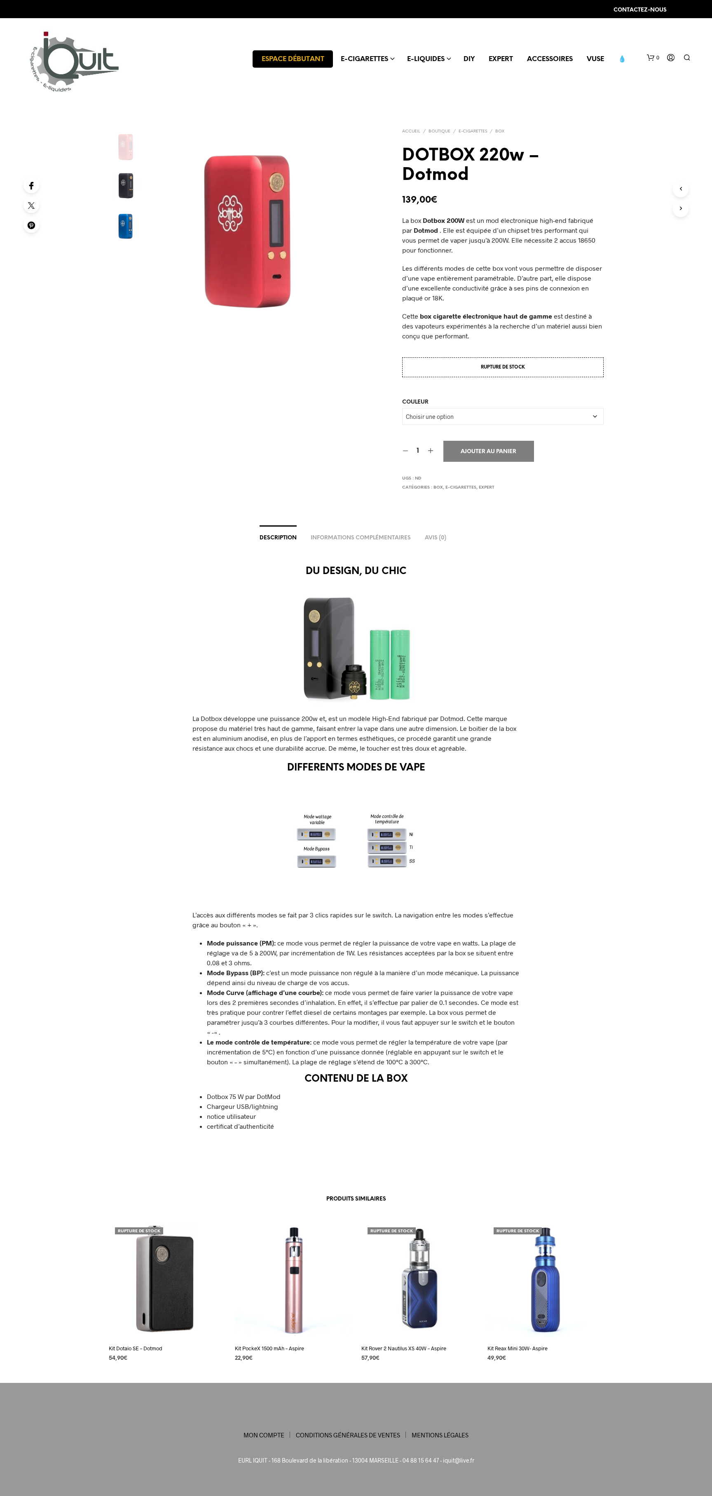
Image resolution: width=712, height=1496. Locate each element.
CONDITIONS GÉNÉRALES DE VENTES (348, 1435)
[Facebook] (31, 185)
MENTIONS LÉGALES (440, 1435)
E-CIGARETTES (364, 59)
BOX (499, 131)
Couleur (415, 402)
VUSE (595, 59)
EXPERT (501, 59)
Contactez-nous (640, 10)
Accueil (411, 131)
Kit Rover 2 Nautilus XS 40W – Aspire (403, 1348)
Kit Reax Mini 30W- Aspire (517, 1348)
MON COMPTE (264, 1435)
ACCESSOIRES (550, 59)
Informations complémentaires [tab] (361, 538)
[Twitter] (31, 205)
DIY (469, 59)
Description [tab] (278, 538)
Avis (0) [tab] (435, 538)
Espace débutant (293, 59)
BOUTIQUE (439, 131)
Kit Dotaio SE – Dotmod (135, 1348)
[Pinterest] (31, 225)
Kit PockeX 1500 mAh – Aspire (269, 1348)
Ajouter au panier (488, 451)
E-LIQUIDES (426, 59)
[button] (653, 58)
